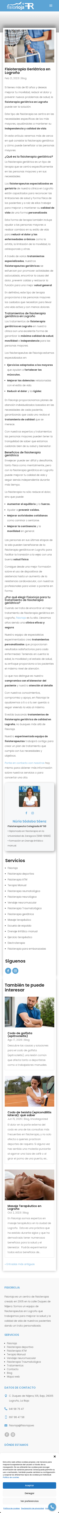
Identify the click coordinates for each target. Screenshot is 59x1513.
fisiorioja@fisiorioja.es (21, 1425)
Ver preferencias (29, 1501)
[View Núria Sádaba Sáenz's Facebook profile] (26, 813)
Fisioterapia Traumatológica (25, 908)
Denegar (29, 1493)
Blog (23, 78)
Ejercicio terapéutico (20, 937)
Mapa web (13, 1376)
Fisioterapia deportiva (21, 873)
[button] (54, 1456)
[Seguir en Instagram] (15, 971)
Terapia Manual (17, 885)
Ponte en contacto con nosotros (25, 763)
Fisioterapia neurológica (22, 896)
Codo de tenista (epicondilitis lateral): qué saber (29, 1113)
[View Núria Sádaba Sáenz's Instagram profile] (32, 813)
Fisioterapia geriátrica (21, 914)
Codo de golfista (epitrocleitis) (20, 1034)
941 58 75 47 (16, 1409)
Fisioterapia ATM (17, 879)
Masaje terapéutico (19, 920)
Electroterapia (16, 943)
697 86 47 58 (16, 1417)
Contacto (12, 1369)
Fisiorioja (21, 617)
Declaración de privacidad (32, 1508)
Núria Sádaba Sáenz (29, 821)
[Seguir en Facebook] (8, 971)
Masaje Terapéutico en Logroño (24, 1207)
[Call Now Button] (52, 1507)
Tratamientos (15, 1365)
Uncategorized (39, 1119)
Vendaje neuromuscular (22, 902)
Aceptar (29, 1485)
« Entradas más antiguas (20, 1264)
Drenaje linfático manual (23, 931)
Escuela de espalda (19, 925)
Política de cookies (11, 1508)
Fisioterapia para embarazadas (27, 948)
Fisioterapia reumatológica (24, 891)
